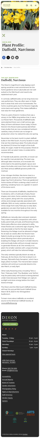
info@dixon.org (12, 370)
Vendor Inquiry (7, 398)
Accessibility (6, 376)
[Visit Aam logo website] (9, 413)
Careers (4, 401)
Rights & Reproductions (10, 392)
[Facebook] (2, 329)
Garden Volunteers (8, 386)
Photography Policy (9, 389)
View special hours (8, 354)
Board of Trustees (8, 382)
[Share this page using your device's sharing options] (17, 57)
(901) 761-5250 (12, 368)
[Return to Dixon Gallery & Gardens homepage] (9, 318)
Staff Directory (7, 395)
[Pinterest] (12, 329)
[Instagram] (9, 329)
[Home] (1, 67)
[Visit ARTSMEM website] (30, 413)
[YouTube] (6, 329)
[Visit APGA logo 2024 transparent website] (20, 413)
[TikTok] (15, 329)
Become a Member (10, 324)
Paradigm (25, 434)
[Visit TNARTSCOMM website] (25, 420)
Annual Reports (7, 379)
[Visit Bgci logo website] (14, 420)
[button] (4, 57)
